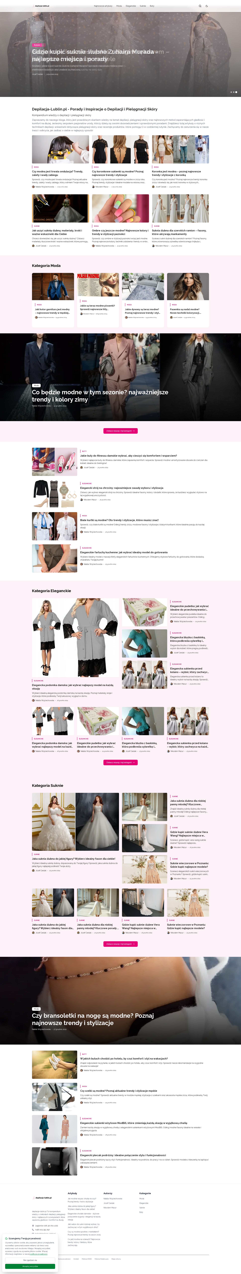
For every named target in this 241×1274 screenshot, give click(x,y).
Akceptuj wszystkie (30, 1266)
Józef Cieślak (37, 74)
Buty (152, 6)
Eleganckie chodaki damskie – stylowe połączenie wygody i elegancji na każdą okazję (84, 1217)
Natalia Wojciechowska (41, 406)
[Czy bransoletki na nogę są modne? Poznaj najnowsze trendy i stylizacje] (120, 1001)
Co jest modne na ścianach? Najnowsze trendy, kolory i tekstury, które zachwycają (84, 1242)
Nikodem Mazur (110, 1208)
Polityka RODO (87, 1259)
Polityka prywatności (63, 1259)
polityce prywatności (38, 1254)
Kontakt (76, 1259)
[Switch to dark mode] (206, 6)
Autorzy (108, 1193)
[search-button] (200, 6)
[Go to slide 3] (236, 92)
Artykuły (72, 1193)
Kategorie (145, 1193)
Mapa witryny (116, 1259)
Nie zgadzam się (30, 1260)
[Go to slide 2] (233, 92)
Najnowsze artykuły (103, 6)
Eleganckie (131, 6)
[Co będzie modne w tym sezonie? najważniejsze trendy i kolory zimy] (120, 377)
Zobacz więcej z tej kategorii (119, 431)
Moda (119, 6)
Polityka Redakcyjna (101, 1259)
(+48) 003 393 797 (42, 1230)
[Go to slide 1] (231, 92)
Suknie (143, 6)
